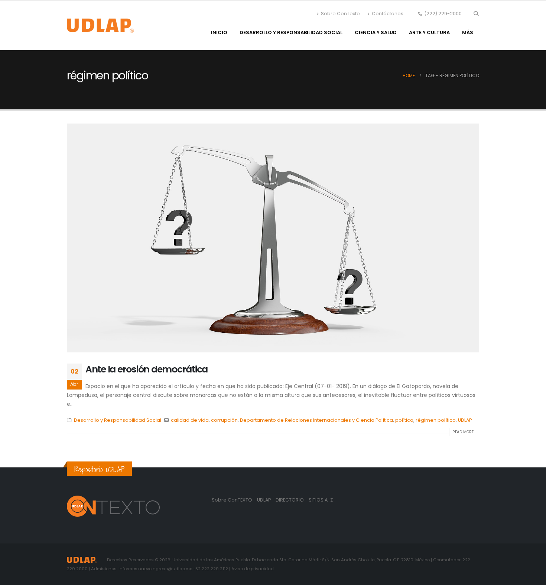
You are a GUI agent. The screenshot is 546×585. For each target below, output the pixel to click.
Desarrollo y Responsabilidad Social (291, 32)
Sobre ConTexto (340, 13)
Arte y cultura (429, 32)
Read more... (464, 432)
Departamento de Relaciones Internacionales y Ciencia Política (316, 420)
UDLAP (465, 420)
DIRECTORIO (290, 500)
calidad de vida (190, 420)
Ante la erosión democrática (146, 369)
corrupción (224, 420)
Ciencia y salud (376, 32)
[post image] (273, 238)
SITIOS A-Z (321, 500)
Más (467, 32)
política (404, 420)
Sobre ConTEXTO (232, 500)
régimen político (436, 420)
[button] (476, 13)
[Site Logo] (100, 26)
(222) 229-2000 (443, 13)
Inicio (219, 32)
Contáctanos (387, 13)
